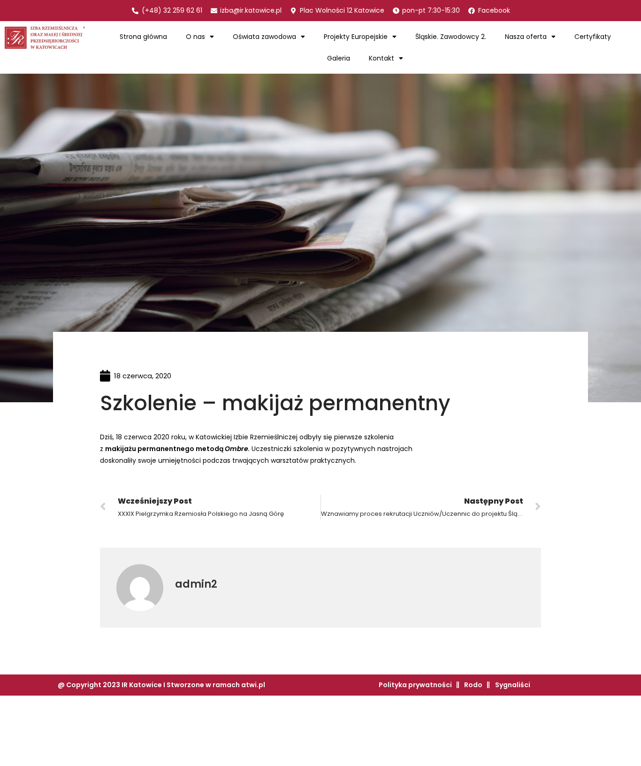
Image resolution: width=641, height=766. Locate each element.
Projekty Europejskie (356, 36)
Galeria (338, 58)
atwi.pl (253, 684)
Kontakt (381, 58)
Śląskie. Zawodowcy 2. (450, 36)
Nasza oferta (526, 36)
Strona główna (143, 36)
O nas (195, 36)
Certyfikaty (592, 36)
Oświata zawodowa (264, 36)
